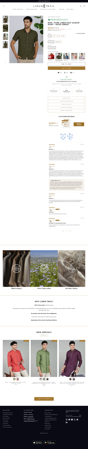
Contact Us (47, 421)
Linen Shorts (5, 423)
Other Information (66, 110)
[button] (51, 27)
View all (44, 335)
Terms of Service (48, 427)
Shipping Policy (48, 425)
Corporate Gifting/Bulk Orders (51, 418)
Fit (49, 39)
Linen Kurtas (5, 419)
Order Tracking (48, 412)
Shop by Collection (48, 9)
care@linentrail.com (31, 418)
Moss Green (52, 47)
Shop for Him (18, 9)
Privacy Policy (47, 428)
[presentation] (49, 57)
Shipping (49, 30)
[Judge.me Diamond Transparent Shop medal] (70, 136)
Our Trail (70, 9)
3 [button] (67, 231)
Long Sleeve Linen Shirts (7, 414)
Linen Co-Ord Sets (6, 418)
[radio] (51, 57)
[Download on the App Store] (38, 442)
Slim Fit (51, 41)
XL (59, 35)
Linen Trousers (6, 416)
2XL (63, 35)
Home (49, 16)
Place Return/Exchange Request (51, 414)
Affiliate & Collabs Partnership (50, 419)
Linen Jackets (5, 421)
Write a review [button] (79, 124)
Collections (53, 16)
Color (49, 45)
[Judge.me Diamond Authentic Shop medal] (63, 136)
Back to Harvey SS (45, 398)
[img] (52, 144)
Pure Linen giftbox (6, 425)
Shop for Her (31, 9)
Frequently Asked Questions (29, 420)
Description (66, 98)
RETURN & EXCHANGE (66, 107)
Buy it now (66, 68)
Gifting (61, 9)
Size (66, 33)
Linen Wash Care (67, 104)
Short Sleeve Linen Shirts (8, 412)
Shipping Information (66, 101)
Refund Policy (47, 423)
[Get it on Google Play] (49, 442)
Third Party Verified (66, 79)
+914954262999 (30, 416)
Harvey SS (58, 16)
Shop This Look (16, 375)
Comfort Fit (58, 41)
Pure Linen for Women (7, 427)
